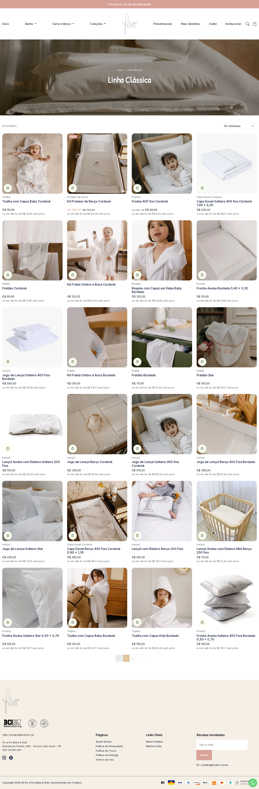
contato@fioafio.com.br (214, 764)
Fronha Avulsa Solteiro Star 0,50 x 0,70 (30, 636)
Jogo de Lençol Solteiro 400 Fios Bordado (26, 377)
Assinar (204, 755)
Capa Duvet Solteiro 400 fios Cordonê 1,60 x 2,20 (224, 203)
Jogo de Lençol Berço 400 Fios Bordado (226, 462)
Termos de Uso (105, 759)
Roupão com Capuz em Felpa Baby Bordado (157, 290)
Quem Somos (103, 741)
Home (120, 70)
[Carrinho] (255, 24)
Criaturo (77, 782)
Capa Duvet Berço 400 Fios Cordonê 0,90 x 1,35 (93, 550)
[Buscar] (247, 24)
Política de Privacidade (109, 746)
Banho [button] (29, 24)
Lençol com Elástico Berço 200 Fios (157, 549)
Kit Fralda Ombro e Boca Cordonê (91, 284)
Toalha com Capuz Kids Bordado (155, 636)
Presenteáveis (162, 24)
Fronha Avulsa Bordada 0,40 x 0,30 (222, 288)
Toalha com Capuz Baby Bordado (91, 636)
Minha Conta (153, 746)
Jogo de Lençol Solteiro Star (22, 549)
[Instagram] (4, 758)
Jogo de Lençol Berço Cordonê (89, 462)
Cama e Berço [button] (62, 24)
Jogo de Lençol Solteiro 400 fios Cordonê (155, 463)
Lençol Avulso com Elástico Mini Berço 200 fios (224, 550)
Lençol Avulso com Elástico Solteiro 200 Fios (31, 463)
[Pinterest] (11, 758)
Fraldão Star (205, 375)
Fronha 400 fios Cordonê (150, 201)
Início (5, 24)
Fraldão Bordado (144, 375)
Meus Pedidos (154, 741)
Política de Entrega (107, 755)
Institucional (233, 24)
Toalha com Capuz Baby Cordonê (26, 201)
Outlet (213, 24)
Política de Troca (106, 750)
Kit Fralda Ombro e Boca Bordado (91, 375)
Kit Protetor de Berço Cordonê (89, 201)
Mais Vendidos (190, 24)
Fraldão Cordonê (14, 288)
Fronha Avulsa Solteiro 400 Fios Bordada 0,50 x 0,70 (226, 637)
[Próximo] (140, 658)
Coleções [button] (96, 24)
